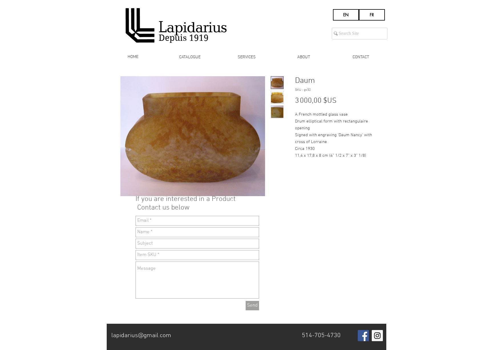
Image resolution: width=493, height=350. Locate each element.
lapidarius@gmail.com (141, 335)
